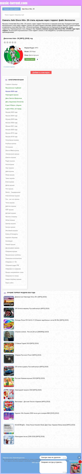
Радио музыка (10, 161)
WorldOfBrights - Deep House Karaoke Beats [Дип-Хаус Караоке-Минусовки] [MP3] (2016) (45, 425)
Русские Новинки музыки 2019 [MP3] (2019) (30, 378)
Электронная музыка (12, 154)
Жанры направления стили (14, 272)
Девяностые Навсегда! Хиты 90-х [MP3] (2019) (31, 297)
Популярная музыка (12, 140)
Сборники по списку (12, 276)
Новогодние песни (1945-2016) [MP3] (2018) (29, 436)
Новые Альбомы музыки (13, 279)
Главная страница (11, 84)
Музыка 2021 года (11, 126)
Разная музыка (10, 244)
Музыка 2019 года (11, 133)
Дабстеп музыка (11, 206)
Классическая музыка (13, 196)
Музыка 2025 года (11, 112)
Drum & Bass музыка (12, 150)
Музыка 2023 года (11, 119)
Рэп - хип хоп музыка (12, 199)
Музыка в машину (11, 217)
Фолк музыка (10, 164)
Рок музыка (9, 147)
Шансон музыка (11, 157)
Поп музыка (9, 189)
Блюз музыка (10, 182)
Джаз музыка (10, 171)
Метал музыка (10, 220)
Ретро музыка (10, 175)
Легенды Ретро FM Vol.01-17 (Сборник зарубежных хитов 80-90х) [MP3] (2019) (41, 320)
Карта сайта (9, 283)
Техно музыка (10, 203)
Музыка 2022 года (11, 123)
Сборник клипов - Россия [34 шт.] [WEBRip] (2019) (32, 332)
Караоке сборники (11, 237)
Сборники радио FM (12, 265)
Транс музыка (10, 178)
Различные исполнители (14, 258)
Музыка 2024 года (11, 116)
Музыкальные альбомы (13, 255)
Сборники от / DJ (11, 262)
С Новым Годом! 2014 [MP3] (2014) (27, 343)
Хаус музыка (10, 168)
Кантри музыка (10, 227)
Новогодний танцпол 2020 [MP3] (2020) (28, 390)
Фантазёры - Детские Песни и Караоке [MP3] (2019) (32, 401)
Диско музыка (10, 185)
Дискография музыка (12, 248)
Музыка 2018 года (11, 136)
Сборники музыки (11, 251)
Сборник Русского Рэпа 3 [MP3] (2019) (28, 355)
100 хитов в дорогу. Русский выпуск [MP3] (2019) (31, 366)
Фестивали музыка (12, 230)
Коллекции (9, 241)
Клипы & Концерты (12, 234)
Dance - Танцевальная (13, 192)
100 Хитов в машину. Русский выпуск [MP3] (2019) (32, 308)
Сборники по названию (13, 269)
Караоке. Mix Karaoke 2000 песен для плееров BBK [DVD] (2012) (37, 413)
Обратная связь (8, 457)
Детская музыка (11, 213)
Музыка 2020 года (11, 129)
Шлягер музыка (11, 223)
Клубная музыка (11, 143)
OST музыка (10, 210)
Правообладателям (18, 457)
